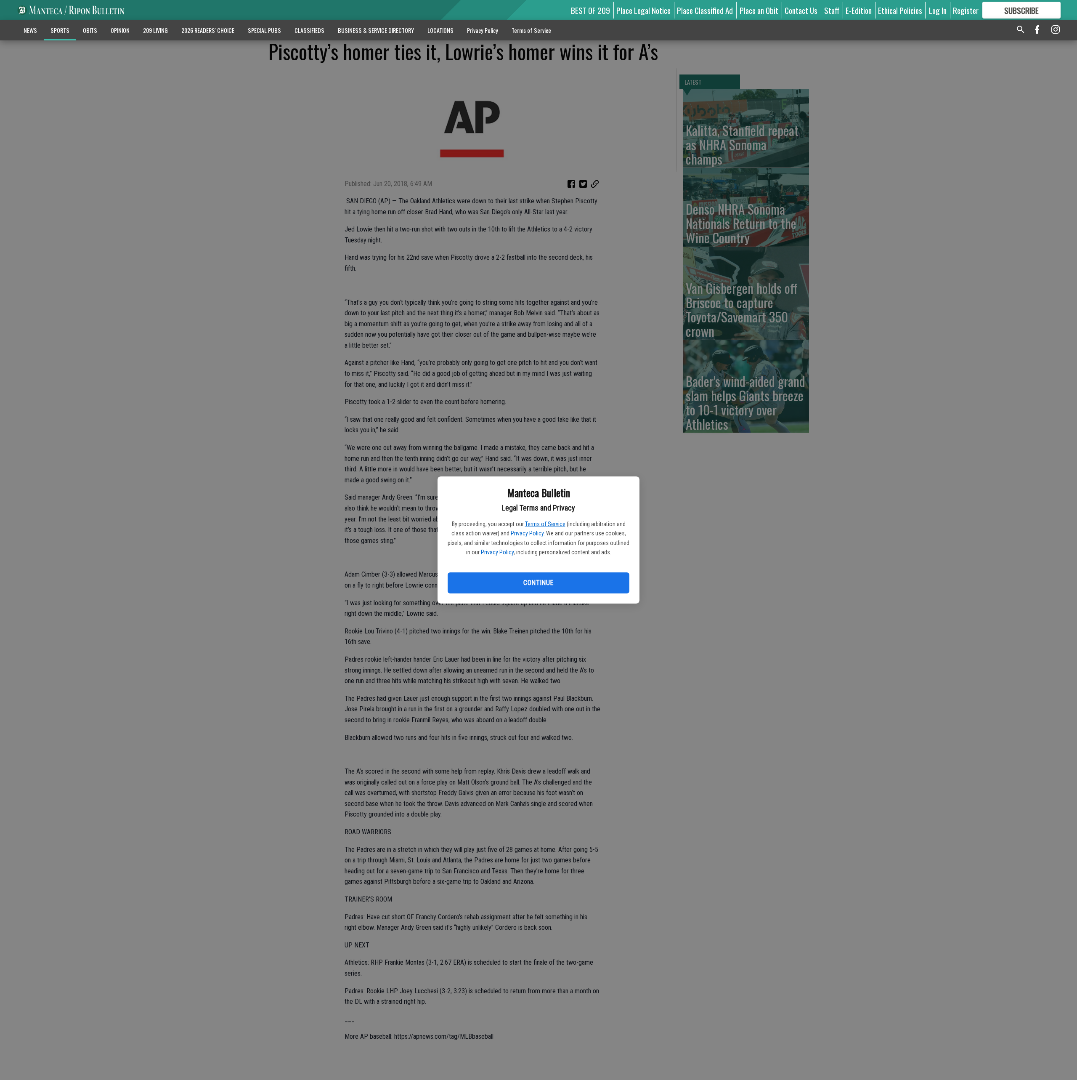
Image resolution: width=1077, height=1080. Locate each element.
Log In (938, 10)
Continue (538, 583)
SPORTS (59, 30)
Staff (831, 10)
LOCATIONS (440, 30)
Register (966, 10)
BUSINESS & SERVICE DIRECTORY (376, 30)
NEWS (30, 30)
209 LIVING (155, 30)
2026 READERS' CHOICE (207, 30)
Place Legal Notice (643, 10)
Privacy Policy (527, 533)
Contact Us (801, 10)
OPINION (120, 30)
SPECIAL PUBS (264, 30)
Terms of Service (545, 524)
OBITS (90, 30)
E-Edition (859, 10)
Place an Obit (759, 10)
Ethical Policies (900, 10)
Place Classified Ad (705, 10)
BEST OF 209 (590, 10)
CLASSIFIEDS (309, 30)
